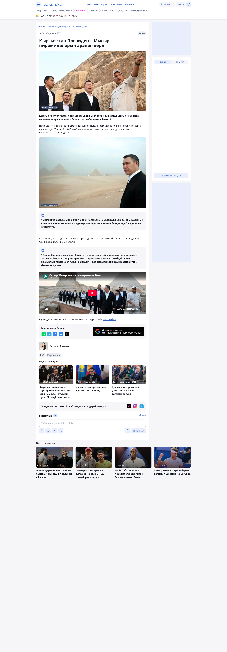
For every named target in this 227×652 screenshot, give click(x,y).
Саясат (89, 4)
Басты (42, 26)
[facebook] (55, 334)
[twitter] (66, 334)
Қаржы (104, 4)
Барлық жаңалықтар (56, 26)
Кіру (144, 415)
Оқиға (112, 4)
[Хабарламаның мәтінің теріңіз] (92, 423)
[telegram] (49, 334)
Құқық (120, 4)
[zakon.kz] (53, 4)
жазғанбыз (109, 319)
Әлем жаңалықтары (78, 26)
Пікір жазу (138, 430)
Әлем (96, 4)
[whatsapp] (43, 334)
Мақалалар (130, 4)
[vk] (61, 334)
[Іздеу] (188, 4)
